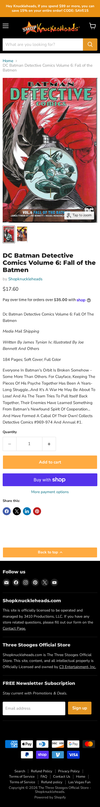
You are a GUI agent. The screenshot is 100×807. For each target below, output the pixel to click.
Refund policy (51, 782)
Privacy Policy (69, 771)
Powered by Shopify (50, 797)
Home (8, 61)
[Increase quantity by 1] (49, 444)
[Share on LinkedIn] (27, 511)
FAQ (44, 776)
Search (19, 771)
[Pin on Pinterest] (37, 511)
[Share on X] (17, 511)
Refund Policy (41, 771)
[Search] (90, 44)
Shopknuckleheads (25, 279)
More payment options (50, 492)
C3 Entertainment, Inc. (77, 666)
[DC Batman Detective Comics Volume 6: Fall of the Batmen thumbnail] (9, 234)
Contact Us (61, 776)
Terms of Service (22, 776)
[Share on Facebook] (7, 511)
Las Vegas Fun (79, 782)
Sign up (79, 708)
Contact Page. (14, 628)
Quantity (10, 432)
